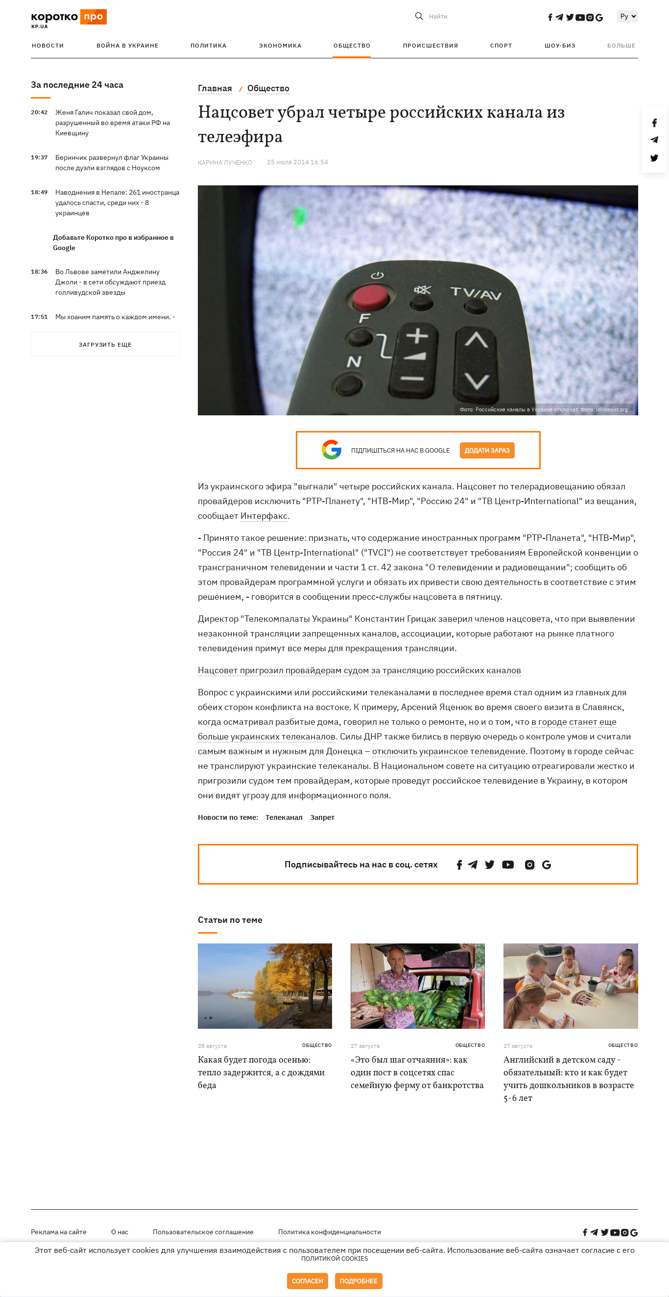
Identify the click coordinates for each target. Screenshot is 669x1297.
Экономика (280, 45)
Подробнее (359, 1281)
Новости (48, 45)
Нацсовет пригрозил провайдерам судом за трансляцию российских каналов (359, 670)
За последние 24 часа (77, 84)
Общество (352, 45)
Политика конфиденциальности (329, 1231)
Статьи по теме (230, 919)
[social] (550, 17)
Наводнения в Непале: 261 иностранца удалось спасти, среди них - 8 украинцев (117, 202)
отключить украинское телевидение (449, 751)
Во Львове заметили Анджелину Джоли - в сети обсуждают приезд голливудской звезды (110, 282)
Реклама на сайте (59, 1231)
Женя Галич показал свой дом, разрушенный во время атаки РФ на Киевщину (112, 122)
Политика (209, 45)
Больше (621, 45)
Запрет (322, 817)
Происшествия (430, 45)
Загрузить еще (105, 344)
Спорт (501, 45)
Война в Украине (127, 45)
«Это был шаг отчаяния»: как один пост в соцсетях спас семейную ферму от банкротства (417, 1073)
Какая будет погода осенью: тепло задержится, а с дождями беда (261, 1073)
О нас (119, 1231)
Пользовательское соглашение (203, 1231)
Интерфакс (263, 515)
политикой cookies (334, 1258)
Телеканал (284, 817)
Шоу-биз (560, 45)
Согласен (307, 1281)
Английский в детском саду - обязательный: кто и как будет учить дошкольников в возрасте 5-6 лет (568, 1079)
